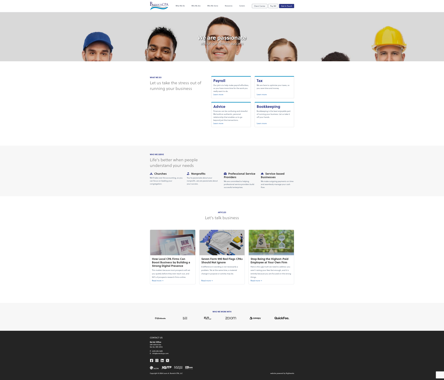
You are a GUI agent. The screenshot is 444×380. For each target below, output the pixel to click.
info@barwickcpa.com (160, 353)
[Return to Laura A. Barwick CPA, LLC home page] (159, 6)
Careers (242, 6)
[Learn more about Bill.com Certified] (189, 367)
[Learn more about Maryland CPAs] (178, 367)
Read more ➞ (172, 280)
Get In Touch (286, 6)
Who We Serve (212, 6)
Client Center (259, 6)
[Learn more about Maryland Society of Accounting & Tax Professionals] (166, 367)
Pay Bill (273, 6)
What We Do (180, 6)
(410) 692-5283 (157, 351)
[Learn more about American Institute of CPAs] (154, 367)
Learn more (224, 94)
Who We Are (195, 6)
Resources (228, 6)
